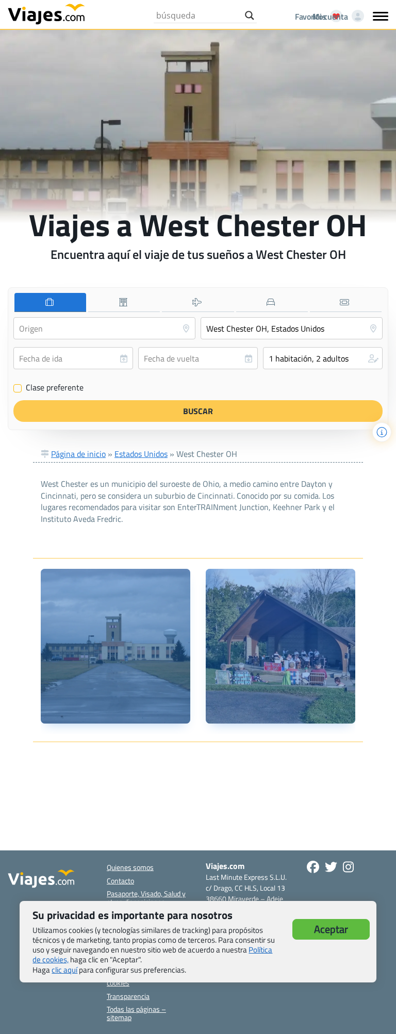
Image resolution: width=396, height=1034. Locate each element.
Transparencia (128, 996)
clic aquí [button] (64, 970)
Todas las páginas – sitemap (136, 1013)
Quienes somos (130, 867)
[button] (323, 358)
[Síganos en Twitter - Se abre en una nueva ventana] (331, 867)
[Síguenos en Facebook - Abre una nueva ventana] (313, 867)
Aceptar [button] (331, 929)
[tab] (50, 302)
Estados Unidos (141, 454)
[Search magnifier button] (249, 15)
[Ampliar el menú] (380, 16)
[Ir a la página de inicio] (46, 13)
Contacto (120, 880)
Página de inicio (78, 454)
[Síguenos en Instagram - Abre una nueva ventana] (348, 867)
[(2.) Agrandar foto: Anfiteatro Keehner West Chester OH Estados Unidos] (280, 646)
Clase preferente (49, 387)
